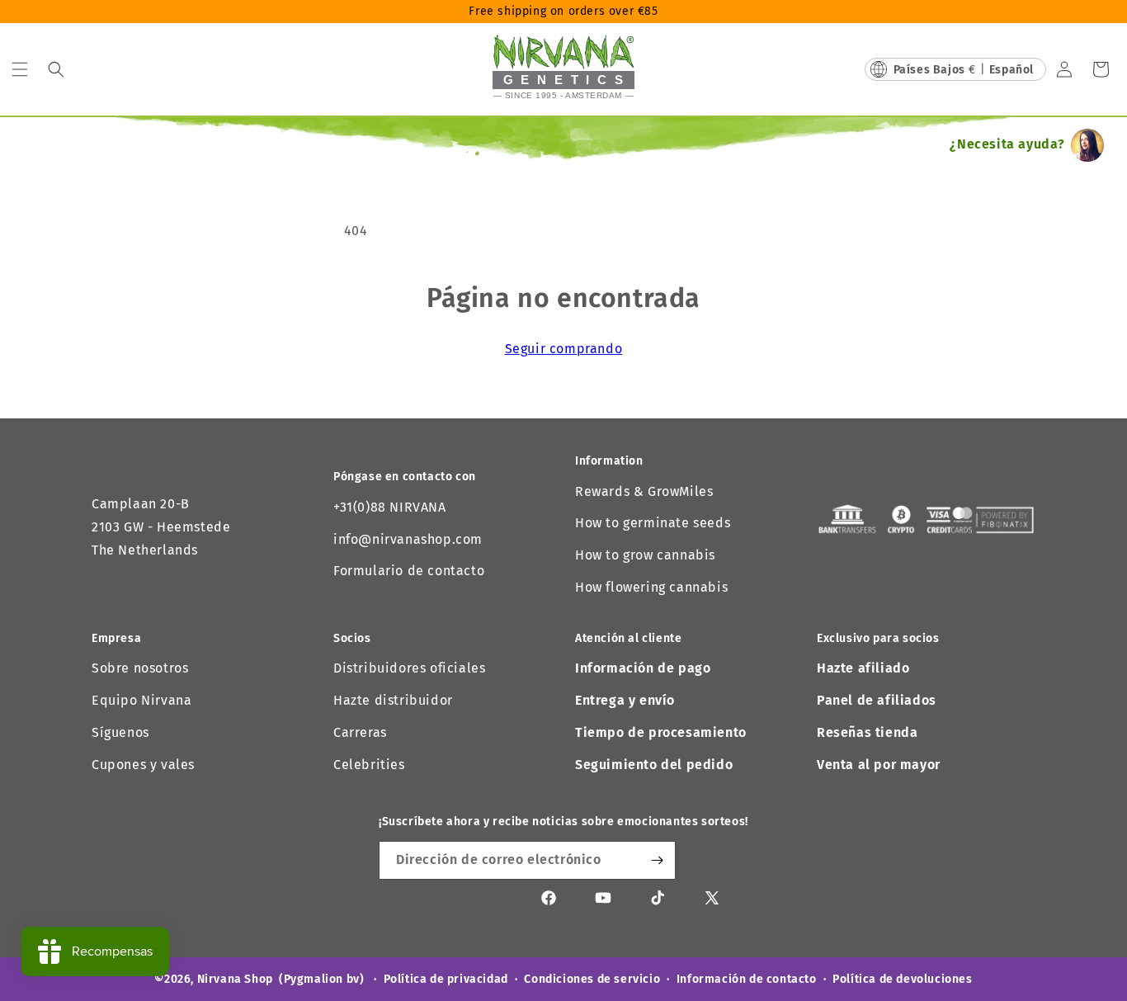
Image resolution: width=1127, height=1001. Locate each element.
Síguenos (120, 732)
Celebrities (369, 764)
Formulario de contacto (408, 570)
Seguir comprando (564, 348)
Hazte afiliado (863, 668)
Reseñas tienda (867, 732)
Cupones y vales (143, 764)
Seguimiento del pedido (654, 764)
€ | (964, 70)
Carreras (360, 732)
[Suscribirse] (657, 860)
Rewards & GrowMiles (644, 491)
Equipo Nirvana (141, 700)
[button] (20, 69)
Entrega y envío (625, 700)
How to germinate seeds (652, 523)
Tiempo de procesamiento (661, 732)
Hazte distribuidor (393, 700)
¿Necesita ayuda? (1007, 144)
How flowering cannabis (651, 587)
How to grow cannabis (645, 555)
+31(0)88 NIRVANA (389, 507)
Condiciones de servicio (592, 979)
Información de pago (642, 668)
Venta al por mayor (879, 764)
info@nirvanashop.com (408, 539)
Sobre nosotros (140, 668)
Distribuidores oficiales (409, 668)
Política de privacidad (446, 979)
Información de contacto (747, 979)
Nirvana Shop (235, 979)
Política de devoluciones (902, 979)
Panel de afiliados (876, 700)
